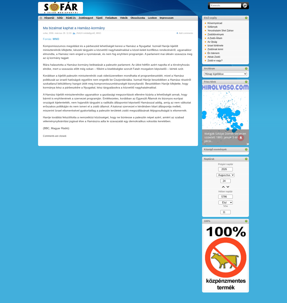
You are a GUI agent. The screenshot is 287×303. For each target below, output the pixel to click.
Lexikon (152, 18)
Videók (124, 18)
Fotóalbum (111, 18)
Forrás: (51, 39)
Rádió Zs (71, 18)
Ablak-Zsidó (214, 57)
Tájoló (99, 18)
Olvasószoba (138, 18)
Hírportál (49, 18)
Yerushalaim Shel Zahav (221, 30)
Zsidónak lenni (215, 49)
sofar (45, 33)
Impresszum (167, 18)
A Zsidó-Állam (215, 38)
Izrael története (215, 45)
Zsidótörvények (216, 34)
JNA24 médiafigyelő (85, 33)
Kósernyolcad (215, 23)
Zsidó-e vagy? (215, 60)
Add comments (186, 33)
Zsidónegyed (86, 18)
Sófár (60, 18)
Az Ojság (212, 42)
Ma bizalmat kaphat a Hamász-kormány (74, 28)
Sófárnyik (212, 27)
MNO (98, 33)
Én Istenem (213, 53)
